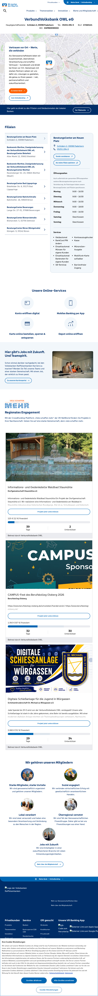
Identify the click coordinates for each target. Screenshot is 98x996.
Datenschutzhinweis (56, 973)
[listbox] (26, 184)
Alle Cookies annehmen (64, 980)
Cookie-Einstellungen (49, 990)
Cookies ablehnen (34, 980)
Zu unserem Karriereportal (16, 380)
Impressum (69, 973)
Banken (25, 925)
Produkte (8, 925)
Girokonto (44, 925)
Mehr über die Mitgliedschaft (47, 864)
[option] (26, 138)
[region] (49, 967)
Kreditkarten (45, 930)
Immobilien (9, 934)
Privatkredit (44, 934)
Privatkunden (53, 2)
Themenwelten (10, 930)
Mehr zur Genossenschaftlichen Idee (64, 901)
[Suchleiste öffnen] (5, 10)
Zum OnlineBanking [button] (18, 98)
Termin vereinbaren (63, 156)
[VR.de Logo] (13, 5)
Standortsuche (28, 936)
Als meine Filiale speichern (65, 163)
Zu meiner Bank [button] (16, 91)
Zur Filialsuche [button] (80, 110)
